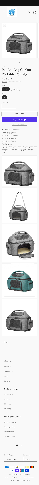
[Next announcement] (35, 3)
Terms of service (29, 477)
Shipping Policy (10, 436)
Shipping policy (16, 477)
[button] (4, 12)
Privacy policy (9, 427)
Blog (6, 376)
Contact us (8, 372)
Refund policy (15, 480)
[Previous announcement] (4, 3)
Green (15, 89)
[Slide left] (15, 62)
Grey (6, 89)
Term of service (10, 422)
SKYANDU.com (18, 474)
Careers (7, 381)
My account (8, 394)
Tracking (7, 409)
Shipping (4, 81)
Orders (7, 399)
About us (7, 367)
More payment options (19, 125)
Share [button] (6, 342)
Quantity (5, 102)
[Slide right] (24, 62)
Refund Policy (9, 432)
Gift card (7, 404)
